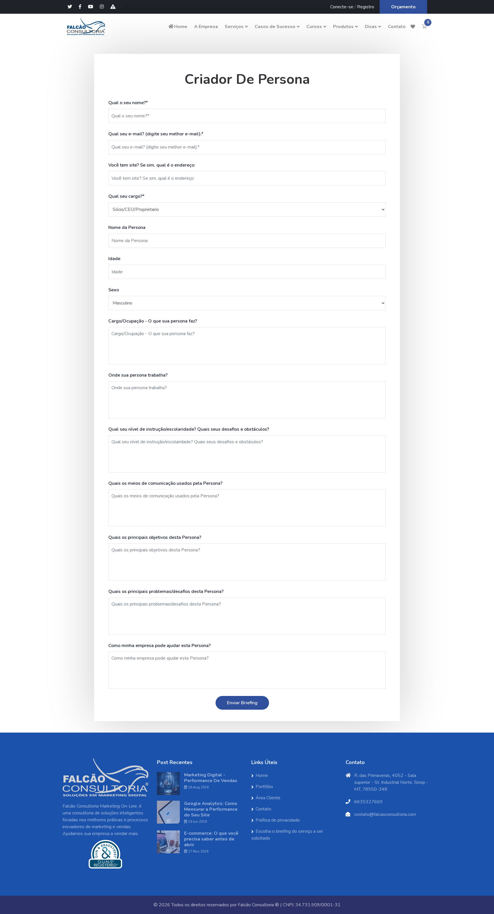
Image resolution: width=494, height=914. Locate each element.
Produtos (343, 26)
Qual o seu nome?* (128, 103)
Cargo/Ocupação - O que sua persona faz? (152, 321)
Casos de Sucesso (275, 26)
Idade (114, 259)
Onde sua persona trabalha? (138, 375)
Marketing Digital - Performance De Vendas (210, 778)
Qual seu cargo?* (126, 196)
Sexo (113, 290)
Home (180, 26)
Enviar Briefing (242, 703)
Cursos (314, 26)
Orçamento (403, 7)
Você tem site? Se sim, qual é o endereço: (151, 165)
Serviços (234, 26)
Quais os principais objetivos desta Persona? (154, 537)
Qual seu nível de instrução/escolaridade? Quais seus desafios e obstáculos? (188, 429)
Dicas (371, 26)
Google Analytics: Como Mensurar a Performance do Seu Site (211, 809)
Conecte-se (341, 7)
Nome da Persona (127, 227)
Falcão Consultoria (256, 905)
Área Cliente (268, 798)
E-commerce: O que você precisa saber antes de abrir (211, 839)
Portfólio (264, 787)
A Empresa (206, 26)
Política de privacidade (278, 820)
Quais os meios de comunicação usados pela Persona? (165, 483)
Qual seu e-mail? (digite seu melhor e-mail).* (155, 134)
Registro (365, 7)
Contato (397, 26)
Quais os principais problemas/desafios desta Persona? (166, 591)
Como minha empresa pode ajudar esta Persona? (159, 645)
